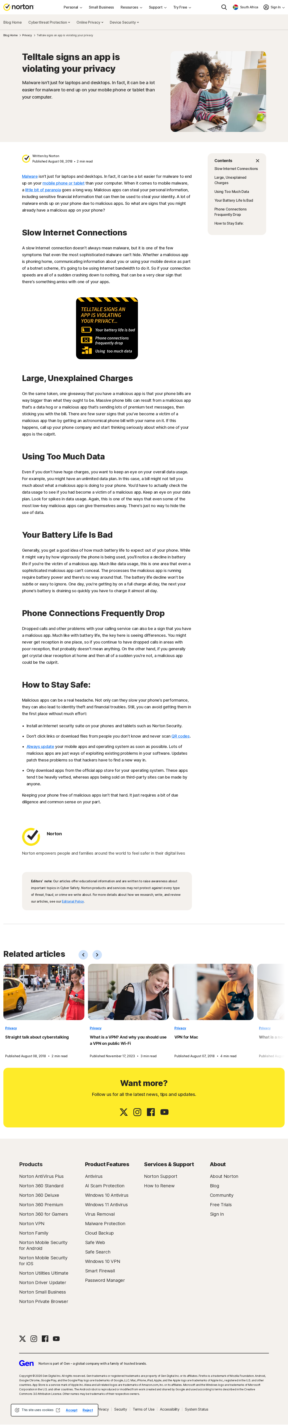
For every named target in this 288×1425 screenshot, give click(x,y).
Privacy (11, 1028)
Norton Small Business (42, 1292)
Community (222, 1195)
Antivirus (94, 1176)
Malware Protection (105, 1223)
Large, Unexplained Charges (230, 180)
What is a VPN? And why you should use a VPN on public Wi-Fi (128, 1040)
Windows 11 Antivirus (106, 1204)
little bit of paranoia (43, 189)
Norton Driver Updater (42, 1282)
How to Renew (159, 1185)
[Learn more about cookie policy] (58, 1410)
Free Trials (221, 1204)
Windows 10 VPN (102, 1261)
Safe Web (95, 1242)
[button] (236, 161)
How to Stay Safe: (229, 223)
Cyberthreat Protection (48, 22)
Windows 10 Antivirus (106, 1195)
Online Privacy (88, 22)
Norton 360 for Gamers (43, 1214)
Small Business (101, 7)
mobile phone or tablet (63, 183)
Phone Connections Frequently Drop (230, 212)
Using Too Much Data (231, 191)
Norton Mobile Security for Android (43, 1245)
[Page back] (83, 955)
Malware (30, 176)
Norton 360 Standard (41, 1185)
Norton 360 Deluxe (39, 1195)
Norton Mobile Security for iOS (43, 1260)
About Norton (224, 1176)
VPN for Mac (186, 1037)
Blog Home (12, 22)
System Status (196, 1409)
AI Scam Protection (105, 1185)
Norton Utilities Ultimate (43, 1273)
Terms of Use (143, 1409)
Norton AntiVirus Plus (41, 1176)
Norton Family (33, 1233)
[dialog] (54, 1410)
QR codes (180, 736)
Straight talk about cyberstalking (37, 1037)
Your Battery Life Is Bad (233, 200)
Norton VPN (31, 1223)
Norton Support (160, 1176)
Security (120, 1409)
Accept (71, 1410)
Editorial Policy (73, 901)
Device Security (123, 22)
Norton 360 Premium (41, 1204)
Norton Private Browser (43, 1301)
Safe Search (97, 1252)
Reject (88, 1410)
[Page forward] (97, 955)
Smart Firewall (100, 1271)
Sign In (217, 1214)
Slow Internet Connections (236, 168)
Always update (40, 746)
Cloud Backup (99, 1233)
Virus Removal (100, 1214)
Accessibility (169, 1409)
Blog (214, 1185)
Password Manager (105, 1280)
